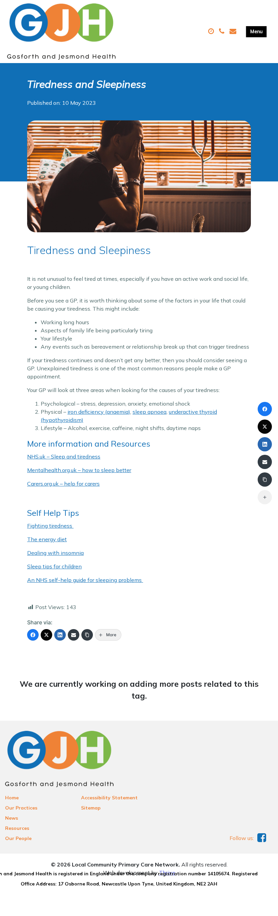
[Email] (73, 635)
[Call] (222, 31)
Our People (18, 838)
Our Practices (21, 808)
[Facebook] (33, 635)
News (11, 818)
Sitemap (91, 808)
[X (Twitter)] (46, 635)
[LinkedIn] (60, 635)
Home (12, 798)
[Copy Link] (87, 635)
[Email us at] (234, 31)
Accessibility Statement (109, 798)
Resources (17, 828)
